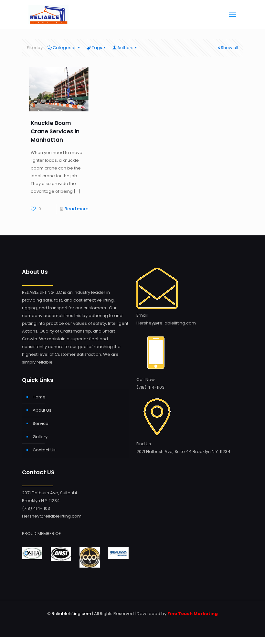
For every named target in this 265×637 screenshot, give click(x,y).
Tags (97, 48)
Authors (125, 48)
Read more (77, 209)
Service (40, 423)
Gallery (40, 437)
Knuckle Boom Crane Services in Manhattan (55, 131)
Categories (65, 48)
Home (39, 397)
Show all (229, 48)
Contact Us (44, 450)
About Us (42, 410)
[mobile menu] (232, 14)
